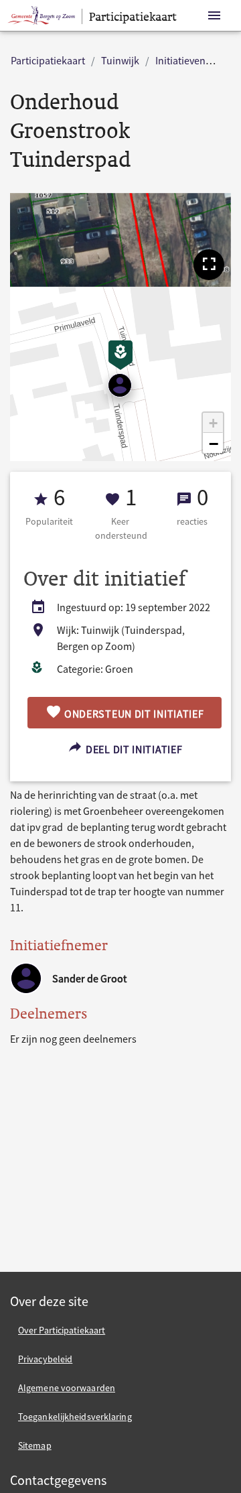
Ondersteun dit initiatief (133, 713)
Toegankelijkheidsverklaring (75, 1417)
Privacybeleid (45, 1359)
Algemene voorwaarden (66, 1388)
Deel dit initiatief (132, 749)
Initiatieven (180, 60)
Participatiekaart (48, 60)
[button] (208, 264)
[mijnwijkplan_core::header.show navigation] (214, 16)
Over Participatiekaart (61, 1330)
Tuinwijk (120, 60)
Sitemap (35, 1445)
